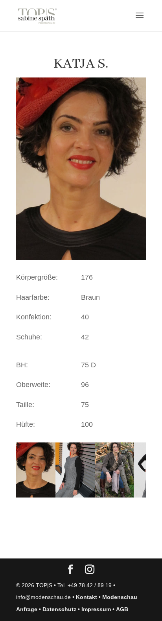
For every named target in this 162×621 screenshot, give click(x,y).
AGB (122, 609)
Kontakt (86, 597)
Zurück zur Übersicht (61, 544)
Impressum (96, 609)
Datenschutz (59, 609)
